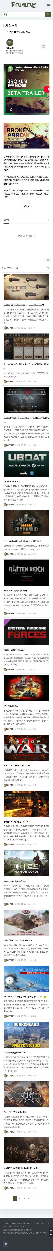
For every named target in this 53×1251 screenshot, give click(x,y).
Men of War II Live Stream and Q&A (18, 940)
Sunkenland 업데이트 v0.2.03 (15, 1053)
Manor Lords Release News (15, 881)
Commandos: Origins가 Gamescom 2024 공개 (22, 541)
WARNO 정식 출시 (11, 706)
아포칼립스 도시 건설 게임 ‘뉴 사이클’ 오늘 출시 (21, 1168)
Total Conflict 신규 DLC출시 (14, 650)
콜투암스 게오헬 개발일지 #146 (16, 821)
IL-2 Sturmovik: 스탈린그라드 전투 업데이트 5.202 (24, 996)
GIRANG (10, 48)
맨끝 (38, 1198)
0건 (10, 51)
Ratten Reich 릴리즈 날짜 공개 (15, 590)
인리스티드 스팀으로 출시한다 (15, 1112)
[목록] (44, 46)
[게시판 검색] (48, 268)
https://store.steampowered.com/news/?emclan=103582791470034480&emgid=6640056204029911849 (26, 193)
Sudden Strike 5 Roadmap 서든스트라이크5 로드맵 (24, 305)
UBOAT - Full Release (12, 481)
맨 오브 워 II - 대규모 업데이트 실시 (17, 765)
